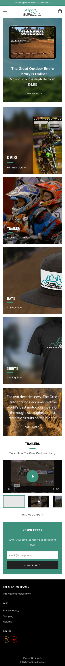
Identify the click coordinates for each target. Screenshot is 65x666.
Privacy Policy (11, 610)
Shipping (8, 616)
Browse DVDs (31, 514)
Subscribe (31, 565)
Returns (7, 621)
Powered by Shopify (32, 658)
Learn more (31, 93)
